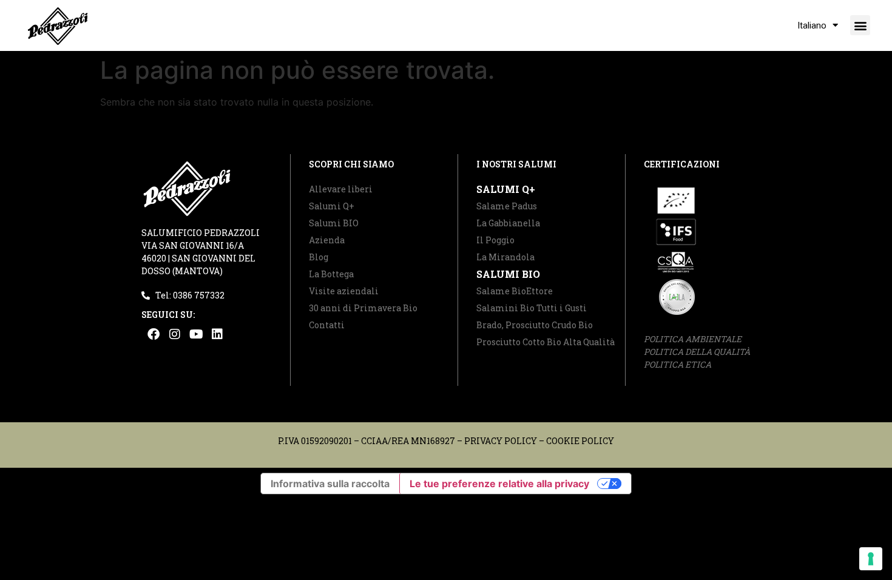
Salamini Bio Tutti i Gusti (531, 308)
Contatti (327, 325)
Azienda (327, 240)
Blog (318, 257)
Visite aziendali (344, 291)
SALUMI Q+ (505, 189)
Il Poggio (495, 240)
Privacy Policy (500, 441)
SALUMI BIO (508, 274)
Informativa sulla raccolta (330, 483)
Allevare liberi (341, 189)
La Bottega (331, 274)
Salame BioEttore (514, 291)
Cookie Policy (580, 441)
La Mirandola (505, 257)
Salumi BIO (334, 223)
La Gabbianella (508, 223)
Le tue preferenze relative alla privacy (499, 483)
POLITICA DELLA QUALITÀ (697, 351)
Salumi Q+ (331, 206)
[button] (860, 25)
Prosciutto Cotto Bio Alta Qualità (545, 342)
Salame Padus (506, 206)
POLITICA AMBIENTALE (693, 339)
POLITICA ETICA (677, 364)
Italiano (811, 25)
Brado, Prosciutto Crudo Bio (534, 325)
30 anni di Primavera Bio (363, 308)
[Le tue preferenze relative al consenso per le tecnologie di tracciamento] (870, 558)
